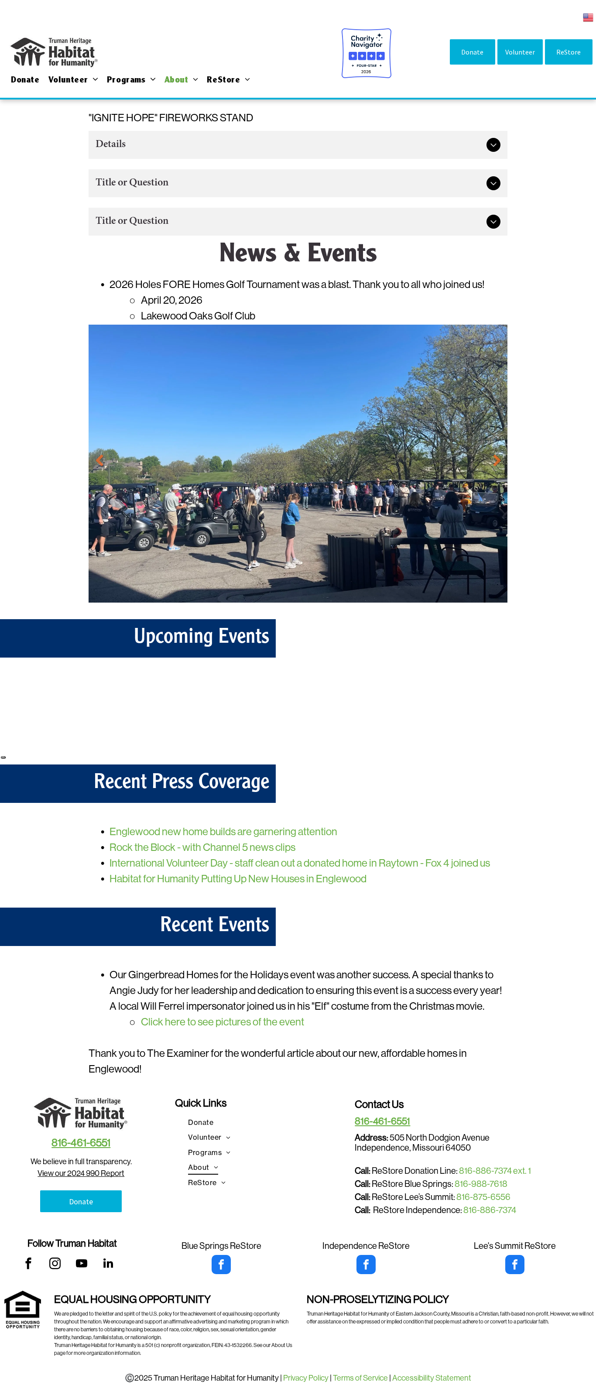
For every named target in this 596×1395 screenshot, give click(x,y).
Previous (99, 460)
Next (496, 460)
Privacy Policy (306, 1378)
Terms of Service (360, 1378)
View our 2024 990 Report (81, 1173)
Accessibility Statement (431, 1378)
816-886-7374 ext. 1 (495, 1171)
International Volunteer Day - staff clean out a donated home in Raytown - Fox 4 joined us (300, 863)
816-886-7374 (489, 1210)
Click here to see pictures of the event (222, 1022)
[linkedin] (108, 1264)
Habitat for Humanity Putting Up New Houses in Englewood (238, 878)
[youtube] (81, 1264)
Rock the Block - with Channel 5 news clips (202, 847)
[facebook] (28, 1264)
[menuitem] (25, 80)
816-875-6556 (483, 1197)
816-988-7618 (481, 1184)
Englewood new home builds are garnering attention (223, 831)
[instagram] (55, 1264)
